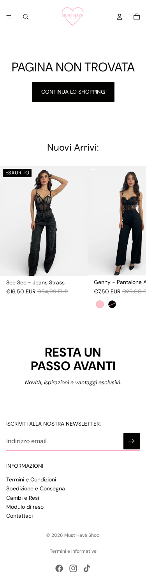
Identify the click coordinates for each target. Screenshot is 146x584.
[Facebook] (59, 568)
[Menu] (9, 17)
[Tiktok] (86, 568)
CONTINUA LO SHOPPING (73, 91)
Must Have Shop (82, 535)
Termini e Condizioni (31, 479)
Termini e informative (73, 551)
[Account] (119, 16)
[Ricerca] (25, 16)
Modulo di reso (25, 506)
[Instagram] (73, 568)
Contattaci (19, 515)
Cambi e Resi (22, 497)
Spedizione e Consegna (35, 488)
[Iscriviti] (131, 441)
